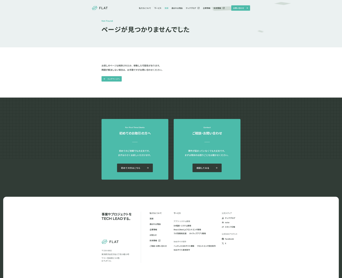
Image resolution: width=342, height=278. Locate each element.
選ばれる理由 (177, 8)
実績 (166, 8)
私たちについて (145, 8)
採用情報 (217, 8)
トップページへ (114, 79)
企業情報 (206, 8)
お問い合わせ (238, 8)
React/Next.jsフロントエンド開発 (187, 229)
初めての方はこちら (130, 167)
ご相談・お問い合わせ (158, 246)
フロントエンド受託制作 (206, 246)
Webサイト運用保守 (182, 249)
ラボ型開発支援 (180, 233)
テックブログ (191, 8)
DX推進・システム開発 (182, 225)
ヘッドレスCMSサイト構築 (184, 246)
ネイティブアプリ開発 (197, 233)
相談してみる (203, 167)
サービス (157, 8)
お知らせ (153, 235)
